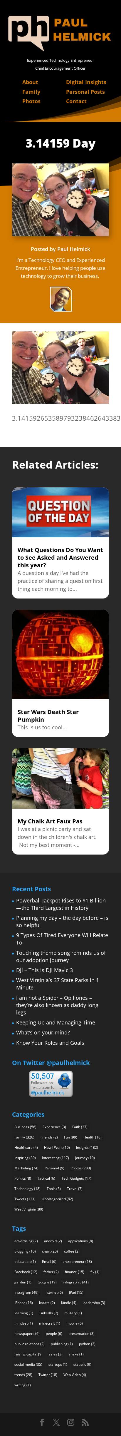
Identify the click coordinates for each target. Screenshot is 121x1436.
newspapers (27, 1333)
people (54, 1333)
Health (92, 1137)
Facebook (25, 1271)
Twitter (47, 1374)
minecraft (49, 1323)
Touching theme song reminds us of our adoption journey (61, 956)
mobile (74, 1323)
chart (50, 1251)
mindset (23, 1323)
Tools (54, 1188)
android (53, 1240)
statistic (82, 1364)
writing (22, 1384)
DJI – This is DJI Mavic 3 (44, 970)
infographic (76, 1282)
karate (47, 1302)
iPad (76, 1292)
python (87, 1343)
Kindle (68, 1302)
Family (31, 91)
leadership (94, 1302)
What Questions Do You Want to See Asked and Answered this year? (60, 557)
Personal (54, 1168)
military (73, 1312)
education (25, 1261)
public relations (29, 1343)
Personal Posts (85, 91)
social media (28, 1364)
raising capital (28, 1354)
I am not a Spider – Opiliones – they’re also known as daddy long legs (57, 1005)
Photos (31, 101)
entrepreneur (77, 1261)
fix (95, 1271)
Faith (80, 1126)
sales (56, 1354)
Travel (75, 1188)
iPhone (23, 1302)
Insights (87, 1147)
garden (22, 1282)
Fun (70, 1137)
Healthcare (26, 1147)
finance (74, 1271)
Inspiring (25, 1157)
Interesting (55, 1157)
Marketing (26, 1168)
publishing (62, 1343)
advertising (26, 1240)
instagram (26, 1292)
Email (49, 1261)
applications (80, 1240)
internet (54, 1292)
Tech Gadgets (76, 1178)
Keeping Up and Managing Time (55, 1022)
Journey (85, 1157)
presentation (81, 1333)
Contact (76, 101)
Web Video (74, 1374)
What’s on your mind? (43, 1032)
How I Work (57, 1147)
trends (23, 1374)
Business (25, 1126)
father (51, 1271)
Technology (27, 1188)
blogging (25, 1251)
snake (76, 1354)
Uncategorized (57, 1198)
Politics (22, 1178)
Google (47, 1282)
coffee (72, 1251)
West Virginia (28, 1209)
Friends (49, 1137)
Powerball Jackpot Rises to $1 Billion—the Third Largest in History (61, 904)
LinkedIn (48, 1312)
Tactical (46, 1178)
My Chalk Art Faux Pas (50, 821)
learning (23, 1312)
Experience (54, 1126)
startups (57, 1364)
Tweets (25, 1198)
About (30, 82)
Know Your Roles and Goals (50, 1042)
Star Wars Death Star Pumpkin (48, 715)
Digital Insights (86, 82)
